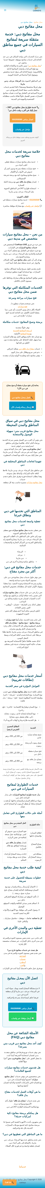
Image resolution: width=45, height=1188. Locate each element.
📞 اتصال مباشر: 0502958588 (22, 1008)
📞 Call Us (9, 1182)
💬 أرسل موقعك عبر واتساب (22, 1018)
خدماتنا (22, 1166)
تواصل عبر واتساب (22, 129)
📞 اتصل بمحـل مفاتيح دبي (22, 398)
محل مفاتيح (38, 22)
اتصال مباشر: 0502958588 (22, 119)
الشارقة (23, 956)
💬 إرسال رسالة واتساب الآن (22, 407)
